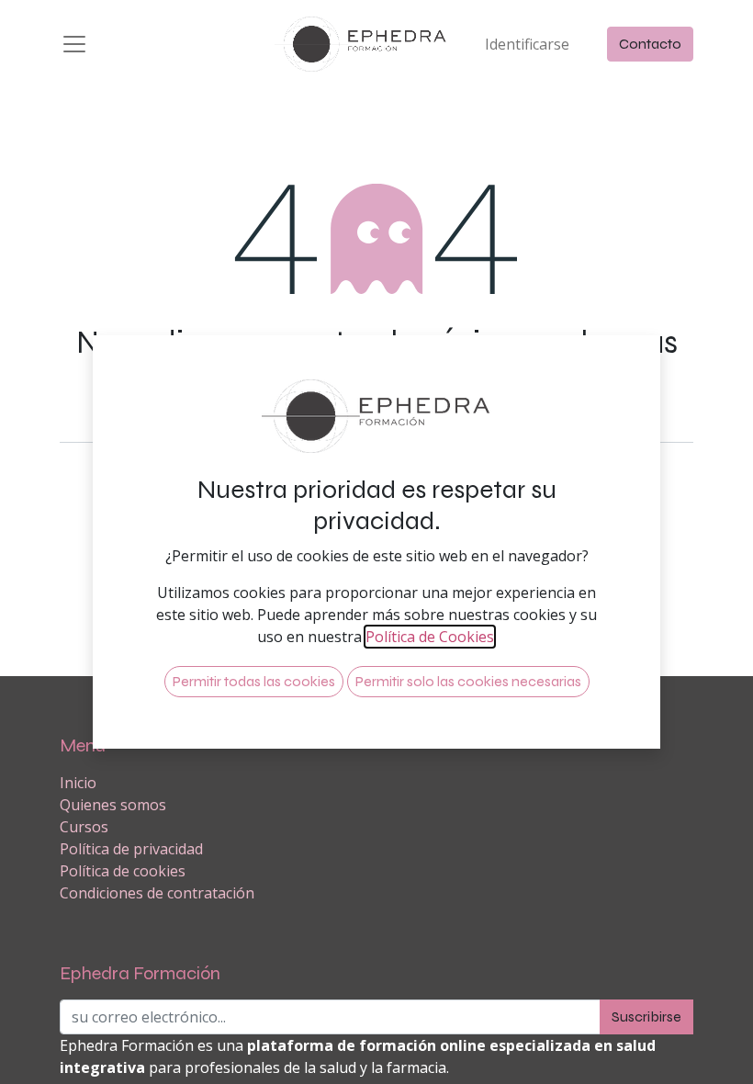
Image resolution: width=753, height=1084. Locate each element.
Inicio (78, 783)
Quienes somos (113, 805)
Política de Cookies (429, 637)
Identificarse (527, 44)
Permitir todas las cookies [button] (254, 681)
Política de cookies (122, 871)
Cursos (84, 827)
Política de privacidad (131, 849)
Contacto (650, 43)
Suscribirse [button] (646, 1016)
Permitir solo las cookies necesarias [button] (468, 681)
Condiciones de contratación (157, 893)
